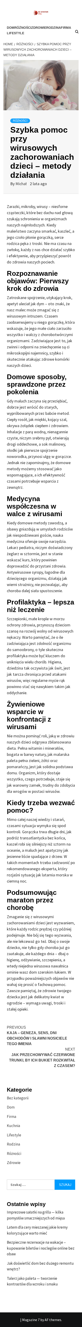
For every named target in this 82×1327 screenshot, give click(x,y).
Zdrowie (38, 27)
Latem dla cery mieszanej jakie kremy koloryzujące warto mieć (37, 1230)
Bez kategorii (17, 1098)
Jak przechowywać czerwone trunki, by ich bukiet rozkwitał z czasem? (42, 1057)
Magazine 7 (31, 1319)
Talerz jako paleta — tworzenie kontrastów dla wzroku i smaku (32, 1281)
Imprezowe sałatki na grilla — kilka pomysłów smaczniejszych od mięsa (36, 1215)
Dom (10, 27)
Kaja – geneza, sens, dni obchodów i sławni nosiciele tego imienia (37, 1035)
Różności (22, 27)
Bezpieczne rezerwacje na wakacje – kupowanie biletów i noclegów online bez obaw (40, 1248)
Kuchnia (13, 1125)
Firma (11, 1116)
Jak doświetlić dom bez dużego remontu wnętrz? (40, 1266)
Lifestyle (15, 33)
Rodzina (53, 27)
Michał (21, 183)
